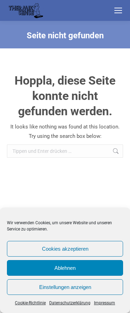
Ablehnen (65, 268)
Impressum (104, 302)
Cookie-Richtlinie (30, 302)
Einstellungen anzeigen (65, 287)
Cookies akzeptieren (65, 249)
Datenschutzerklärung (69, 302)
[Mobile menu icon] (118, 10)
